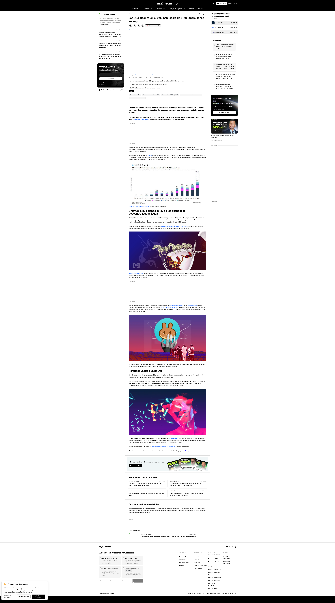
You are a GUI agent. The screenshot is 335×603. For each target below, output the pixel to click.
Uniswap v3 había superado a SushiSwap (174, 226)
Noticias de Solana (214, 580)
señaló (150, 155)
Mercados (137, 14)
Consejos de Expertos (200, 565)
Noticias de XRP (213, 559)
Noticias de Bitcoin (213, 562)
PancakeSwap (192, 305)
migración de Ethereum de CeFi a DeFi (164, 447)
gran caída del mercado (141, 120)
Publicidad (182, 557)
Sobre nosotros (184, 563)
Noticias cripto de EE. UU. (214, 573)
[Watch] (224, 126)
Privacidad (197, 593)
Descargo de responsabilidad (211, 593)
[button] (110, 560)
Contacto (182, 560)
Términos (190, 593)
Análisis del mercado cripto (214, 566)
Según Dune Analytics (136, 273)
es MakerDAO (173, 438)
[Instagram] (142, 25)
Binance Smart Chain (176, 305)
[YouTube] (130, 25)
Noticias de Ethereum (214, 570)
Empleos (181, 565)
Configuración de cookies (228, 593)
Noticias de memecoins (211, 584)
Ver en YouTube (216, 141)
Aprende (196, 560)
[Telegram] (138, 25)
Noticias (131, 14)
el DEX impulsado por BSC (169, 307)
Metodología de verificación (227, 558)
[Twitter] (134, 25)
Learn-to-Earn (198, 568)
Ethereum (147, 206)
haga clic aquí (185, 451)
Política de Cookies (26, 592)
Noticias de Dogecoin (214, 577)
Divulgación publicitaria (226, 562)
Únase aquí (118, 90)
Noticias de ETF (212, 588)
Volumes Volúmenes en (136, 206)
